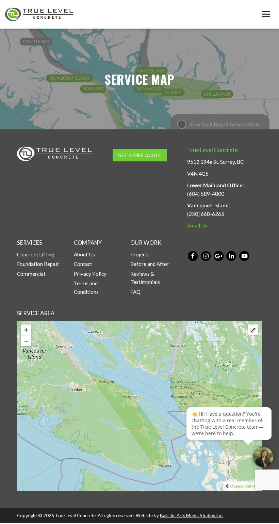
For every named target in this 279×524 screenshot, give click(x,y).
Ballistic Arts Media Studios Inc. (191, 515)
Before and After (149, 264)
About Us (84, 254)
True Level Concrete (212, 150)
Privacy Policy (90, 274)
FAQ (135, 292)
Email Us (197, 225)
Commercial (31, 274)
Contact (83, 264)
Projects (140, 254)
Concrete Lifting (35, 254)
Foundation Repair (38, 264)
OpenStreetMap (244, 486)
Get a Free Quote (139, 155)
